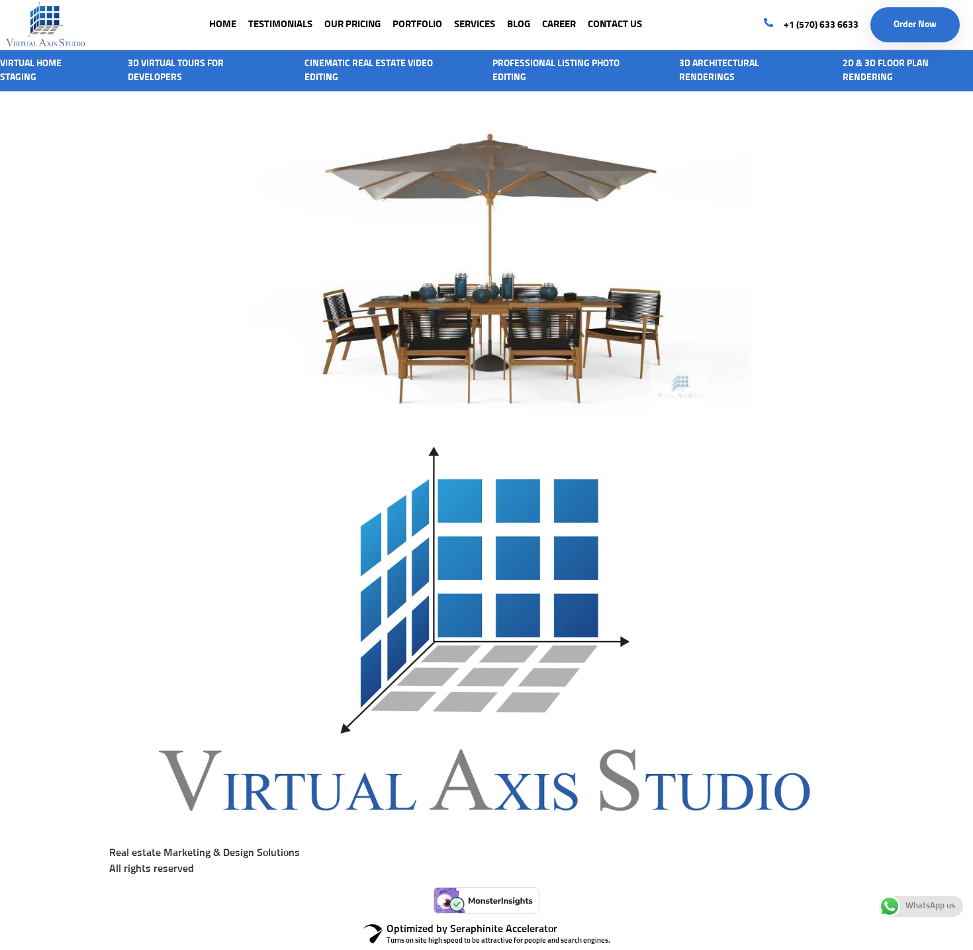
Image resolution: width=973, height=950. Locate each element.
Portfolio (417, 24)
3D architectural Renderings (719, 70)
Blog (518, 24)
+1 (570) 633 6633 (821, 25)
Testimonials (280, 24)
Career (559, 24)
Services (474, 24)
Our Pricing (352, 24)
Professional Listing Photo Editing (556, 70)
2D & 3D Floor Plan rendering (886, 70)
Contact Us (615, 24)
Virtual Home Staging (31, 70)
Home (222, 24)
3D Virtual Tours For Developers (176, 70)
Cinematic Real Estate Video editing (368, 70)
